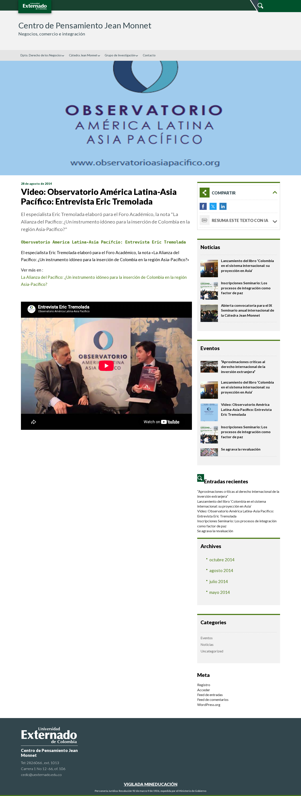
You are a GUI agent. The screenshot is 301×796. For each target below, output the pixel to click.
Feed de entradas (210, 695)
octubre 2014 (221, 559)
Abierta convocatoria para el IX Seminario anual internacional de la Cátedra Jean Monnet (247, 310)
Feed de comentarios (213, 699)
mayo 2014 (219, 592)
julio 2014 (218, 581)
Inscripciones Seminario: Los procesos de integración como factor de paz (246, 288)
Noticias (207, 644)
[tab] (239, 192)
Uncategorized (212, 651)
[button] (239, 193)
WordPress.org (208, 704)
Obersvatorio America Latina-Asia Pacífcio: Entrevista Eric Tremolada (104, 242)
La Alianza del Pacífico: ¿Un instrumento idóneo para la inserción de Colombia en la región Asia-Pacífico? (104, 281)
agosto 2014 (221, 570)
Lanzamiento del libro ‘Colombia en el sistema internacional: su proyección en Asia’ (247, 266)
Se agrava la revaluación (240, 449)
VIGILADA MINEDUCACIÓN (150, 784)
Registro (203, 685)
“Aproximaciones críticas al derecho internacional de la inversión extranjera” (243, 367)
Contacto (149, 55)
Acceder (203, 690)
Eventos (207, 638)
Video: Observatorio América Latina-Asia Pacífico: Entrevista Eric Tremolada (246, 409)
